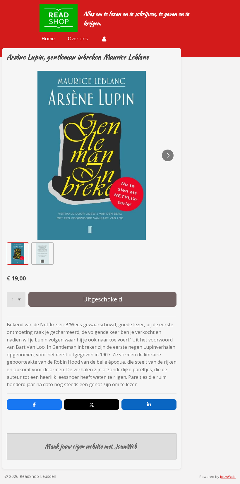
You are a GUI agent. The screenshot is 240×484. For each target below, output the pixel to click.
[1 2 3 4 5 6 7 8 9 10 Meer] (16, 299)
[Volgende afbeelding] (168, 155)
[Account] (104, 38)
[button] (18, 253)
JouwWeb (125, 446)
